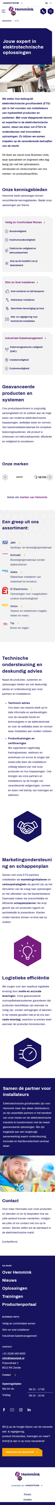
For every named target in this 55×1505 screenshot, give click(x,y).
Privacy (27, 1494)
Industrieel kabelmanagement (19, 1335)
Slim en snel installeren (15, 1329)
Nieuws (9, 1280)
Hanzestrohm (11, 3)
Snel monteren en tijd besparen (27, 291)
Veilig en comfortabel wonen (18, 1323)
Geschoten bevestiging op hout (27, 308)
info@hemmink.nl (13, 1358)
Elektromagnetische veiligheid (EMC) (26, 349)
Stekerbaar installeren (23, 300)
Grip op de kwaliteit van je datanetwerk (24, 263)
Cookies (27, 1499)
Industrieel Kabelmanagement (24, 338)
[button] (5, 477)
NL (47, 3)
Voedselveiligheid (19, 360)
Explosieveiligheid (19, 368)
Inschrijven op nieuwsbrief (20, 1452)
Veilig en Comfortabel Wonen (23, 222)
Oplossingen (14, 1288)
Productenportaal (19, 1304)
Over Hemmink (17, 1272)
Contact (6, 1375)
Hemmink (6, 21)
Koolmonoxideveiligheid (22, 240)
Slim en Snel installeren (20, 282)
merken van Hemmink (33, 497)
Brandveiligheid (18, 231)
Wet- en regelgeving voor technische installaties (24, 319)
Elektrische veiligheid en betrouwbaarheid (23, 250)
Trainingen (12, 1296)
